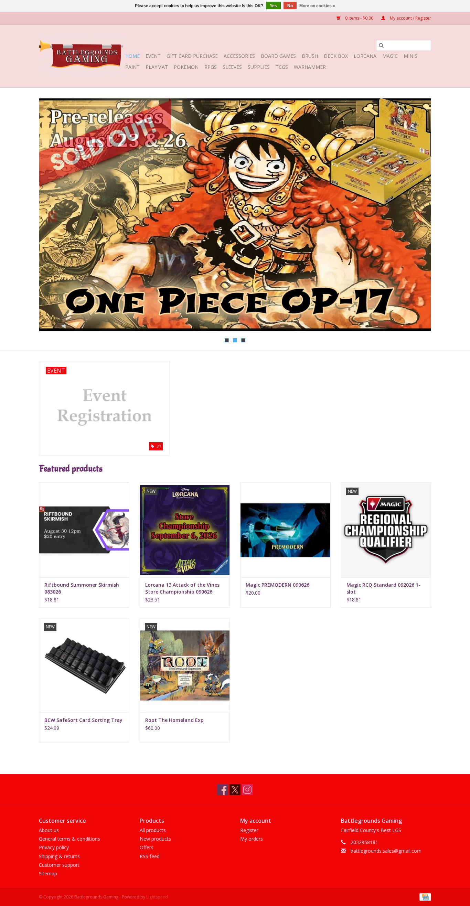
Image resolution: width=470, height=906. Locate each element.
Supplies (259, 67)
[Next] (417, 216)
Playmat (157, 67)
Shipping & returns (59, 856)
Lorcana (365, 56)
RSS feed (150, 856)
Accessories (239, 56)
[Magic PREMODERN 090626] (285, 529)
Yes (273, 5)
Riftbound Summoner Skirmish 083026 (81, 588)
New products (155, 838)
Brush (310, 56)
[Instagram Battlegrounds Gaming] (247, 789)
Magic (390, 56)
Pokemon (186, 67)
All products (153, 830)
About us (49, 830)
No (290, 5)
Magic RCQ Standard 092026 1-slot (383, 588)
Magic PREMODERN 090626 (277, 585)
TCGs (282, 67)
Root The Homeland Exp (174, 720)
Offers (146, 847)
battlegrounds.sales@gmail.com (386, 851)
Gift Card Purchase (192, 56)
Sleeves (232, 67)
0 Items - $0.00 (359, 18)
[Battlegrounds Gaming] (81, 56)
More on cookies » (317, 5)
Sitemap (48, 873)
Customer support (59, 865)
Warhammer (310, 67)
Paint (132, 67)
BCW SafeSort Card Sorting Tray (83, 720)
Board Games (278, 56)
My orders (251, 838)
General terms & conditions (69, 838)
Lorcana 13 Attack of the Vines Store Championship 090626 (182, 588)
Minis (410, 56)
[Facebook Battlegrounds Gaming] (222, 789)
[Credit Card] (424, 896)
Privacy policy (54, 847)
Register (249, 830)
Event (153, 56)
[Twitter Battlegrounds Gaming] (235, 789)
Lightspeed (157, 897)
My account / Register (410, 18)
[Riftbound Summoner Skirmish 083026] (84, 529)
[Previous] (52, 216)
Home (132, 56)
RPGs (210, 67)
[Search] (381, 45)
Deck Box (336, 56)
